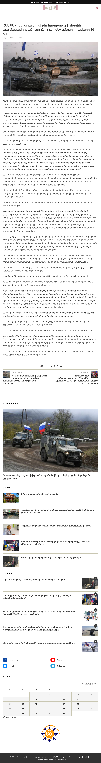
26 (91, 708)
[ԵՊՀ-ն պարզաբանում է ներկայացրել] (11, 498)
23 (49, 708)
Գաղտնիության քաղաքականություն (50, 759)
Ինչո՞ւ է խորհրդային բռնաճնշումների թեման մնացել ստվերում (52, 557)
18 (78, 704)
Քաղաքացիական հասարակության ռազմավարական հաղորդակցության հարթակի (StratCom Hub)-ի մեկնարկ (39, 612)
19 (91, 704)
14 (23, 704)
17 (64, 704)
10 (64, 699)
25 (78, 708)
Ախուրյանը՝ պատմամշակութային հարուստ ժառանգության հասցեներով (39, 643)
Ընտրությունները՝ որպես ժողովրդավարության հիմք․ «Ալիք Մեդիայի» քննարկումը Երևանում (55, 542)
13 (9, 704)
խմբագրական (11, 403)
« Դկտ (6, 717)
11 (78, 699)
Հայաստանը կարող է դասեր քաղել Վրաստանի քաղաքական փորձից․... (57, 525)
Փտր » (13, 717)
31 (64, 713)
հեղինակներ (46, 3)
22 (36, 708)
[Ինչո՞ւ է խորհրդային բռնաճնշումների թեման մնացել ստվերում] (11, 561)
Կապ (68, 3)
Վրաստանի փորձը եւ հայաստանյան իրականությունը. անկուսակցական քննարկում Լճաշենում (57, 511)
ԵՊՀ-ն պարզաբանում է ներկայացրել (39, 494)
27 (9, 713)
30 (49, 713)
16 (49, 704)
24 (64, 708)
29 (36, 713)
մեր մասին (35, 3)
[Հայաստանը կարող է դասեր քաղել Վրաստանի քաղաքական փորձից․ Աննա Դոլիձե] (11, 529)
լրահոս (7, 487)
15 (36, 704)
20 (9, 708)
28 (23, 713)
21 (23, 708)
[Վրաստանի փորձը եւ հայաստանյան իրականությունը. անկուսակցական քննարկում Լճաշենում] (11, 514)
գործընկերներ (59, 3)
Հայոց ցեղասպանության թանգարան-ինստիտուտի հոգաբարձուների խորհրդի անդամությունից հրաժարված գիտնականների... (37, 628)
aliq (4, 38)
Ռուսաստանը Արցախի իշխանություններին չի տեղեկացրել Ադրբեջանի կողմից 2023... (47, 477)
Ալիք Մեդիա (86, 757)
